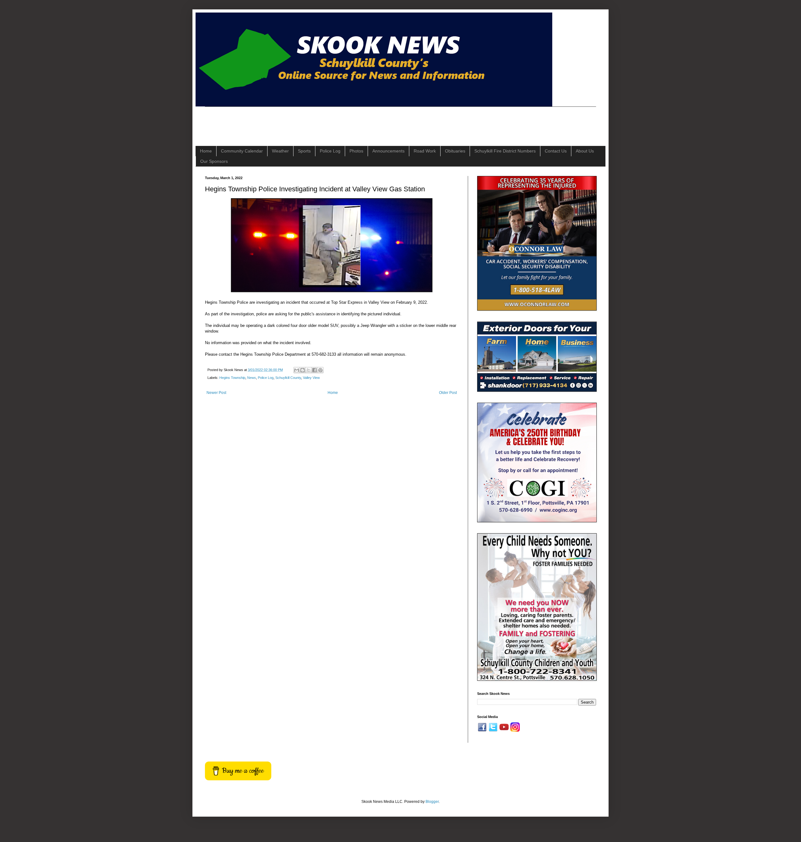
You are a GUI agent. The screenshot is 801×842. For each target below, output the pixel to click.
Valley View (311, 378)
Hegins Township (232, 378)
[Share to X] (308, 370)
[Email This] (296, 370)
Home (206, 150)
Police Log (330, 150)
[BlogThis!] (302, 370)
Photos (356, 150)
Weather (280, 150)
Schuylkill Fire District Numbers (505, 150)
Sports (304, 150)
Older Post (448, 392)
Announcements (388, 150)
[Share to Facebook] (314, 370)
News (251, 378)
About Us (585, 150)
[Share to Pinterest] (320, 370)
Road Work (425, 150)
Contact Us (556, 150)
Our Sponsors (214, 161)
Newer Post (216, 392)
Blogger (432, 801)
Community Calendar (242, 150)
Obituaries (455, 150)
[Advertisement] (319, 121)
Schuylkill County (288, 378)
